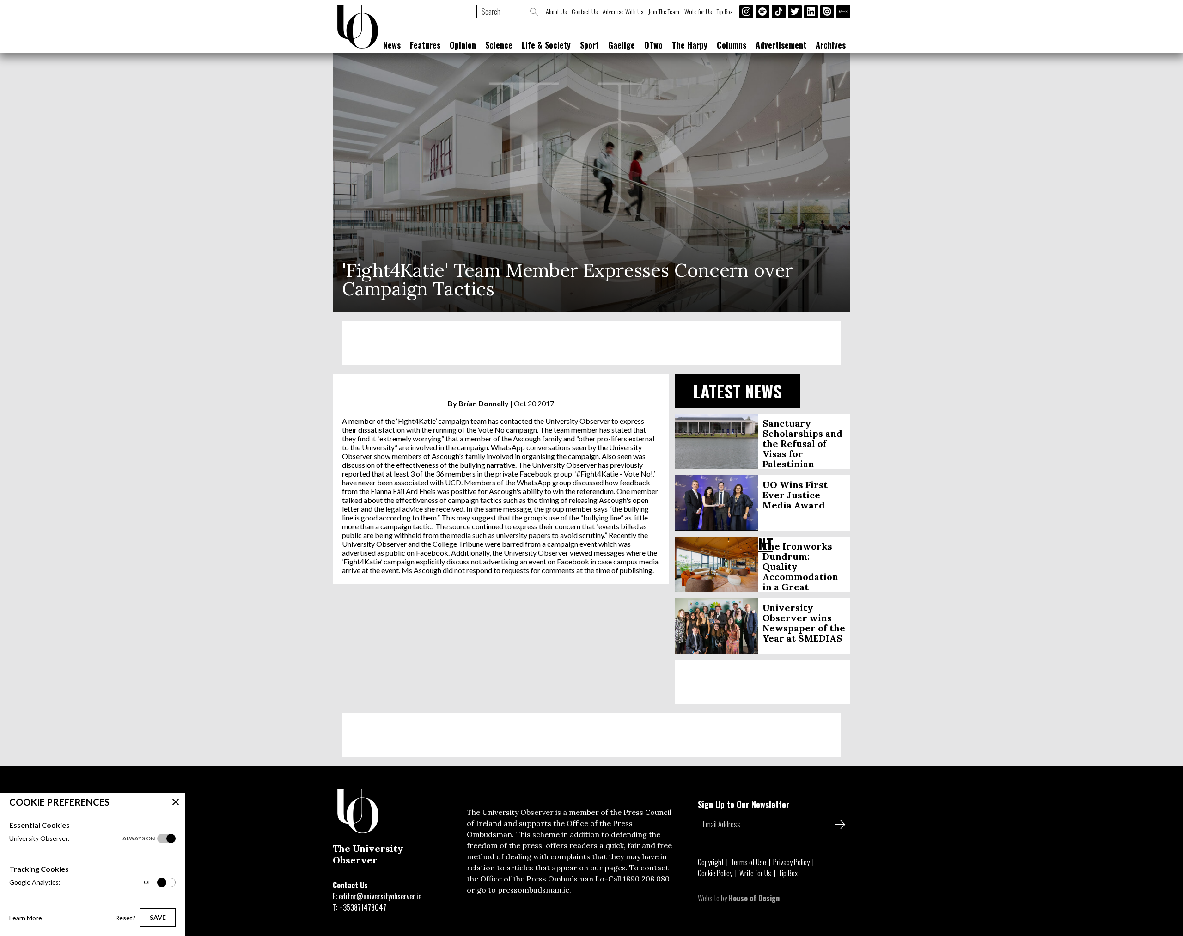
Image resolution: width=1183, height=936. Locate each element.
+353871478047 (362, 907)
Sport (589, 45)
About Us (556, 11)
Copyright (711, 862)
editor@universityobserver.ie (380, 896)
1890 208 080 (646, 878)
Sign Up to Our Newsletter (743, 804)
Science (498, 45)
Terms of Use (748, 862)
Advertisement (781, 45)
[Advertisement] (591, 343)
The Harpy (689, 45)
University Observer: (82, 838)
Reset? (125, 918)
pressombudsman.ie (533, 889)
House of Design (754, 898)
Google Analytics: (82, 882)
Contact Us (585, 11)
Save (158, 917)
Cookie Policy (715, 873)
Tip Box (724, 11)
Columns (731, 45)
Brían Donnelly (483, 403)
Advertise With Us (623, 11)
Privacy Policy (791, 862)
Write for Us (698, 11)
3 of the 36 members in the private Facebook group (491, 473)
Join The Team (663, 11)
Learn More (25, 918)
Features (425, 45)
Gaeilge (621, 45)
